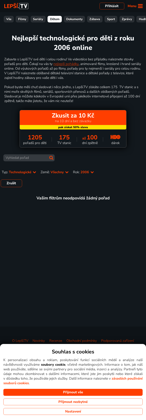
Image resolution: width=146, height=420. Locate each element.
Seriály (38, 19)
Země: (53, 172)
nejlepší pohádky (66, 64)
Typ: (17, 172)
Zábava (94, 19)
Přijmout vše (73, 392)
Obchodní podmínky (81, 340)
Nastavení (73, 411)
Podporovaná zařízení (117, 340)
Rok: (81, 172)
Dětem (54, 19)
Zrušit (11, 183)
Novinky (39, 340)
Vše (8, 19)
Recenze (55, 340)
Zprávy (127, 19)
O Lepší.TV (20, 340)
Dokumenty (74, 19)
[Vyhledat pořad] (51, 158)
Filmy (22, 19)
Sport (111, 19)
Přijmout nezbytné (73, 402)
